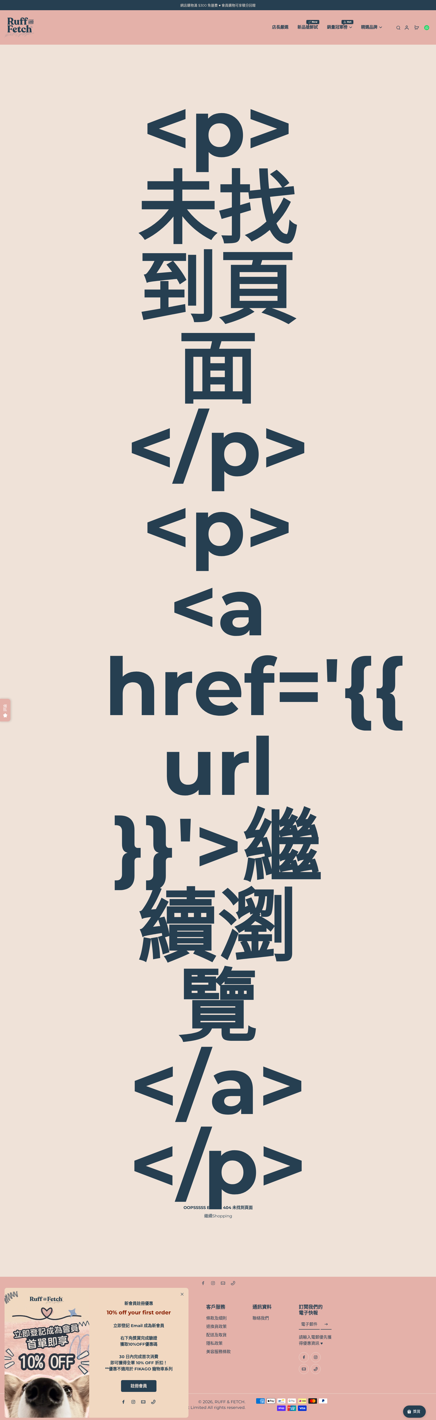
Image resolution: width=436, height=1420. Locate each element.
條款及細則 (216, 1318)
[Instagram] (213, 1283)
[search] (398, 27)
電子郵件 (309, 1324)
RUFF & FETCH (230, 1401)
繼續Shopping (218, 1216)
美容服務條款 (218, 1351)
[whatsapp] (426, 27)
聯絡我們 (261, 1318)
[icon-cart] (416, 27)
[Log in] (406, 27)
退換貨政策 (216, 1326)
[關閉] (182, 1294)
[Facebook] (203, 1283)
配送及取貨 (216, 1334)
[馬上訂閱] (326, 1324)
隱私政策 (214, 1343)
